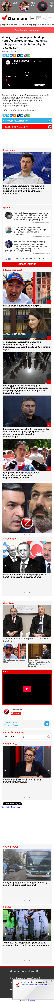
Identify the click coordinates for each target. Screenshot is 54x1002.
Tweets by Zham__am (11, 807)
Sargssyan (31, 1000)
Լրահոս (7, 207)
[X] (18, 55)
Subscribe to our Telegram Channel (12, 723)
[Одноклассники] (14, 55)
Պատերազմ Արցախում (27, 30)
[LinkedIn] (21, 55)
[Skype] (7, 55)
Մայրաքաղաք (10, 847)
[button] (5, 176)
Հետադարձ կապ (18, 971)
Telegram (20, 121)
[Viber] (25, 55)
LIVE (5, 672)
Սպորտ (7, 907)
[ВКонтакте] (11, 55)
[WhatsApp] (28, 55)
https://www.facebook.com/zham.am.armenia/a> (35, 984)
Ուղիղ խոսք (9, 150)
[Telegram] (4, 55)
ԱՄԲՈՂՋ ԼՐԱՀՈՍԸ (27, 264)
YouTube (20, 127)
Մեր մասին (33, 971)
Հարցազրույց (10, 743)
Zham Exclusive (9, 603)
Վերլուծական (10, 539)
